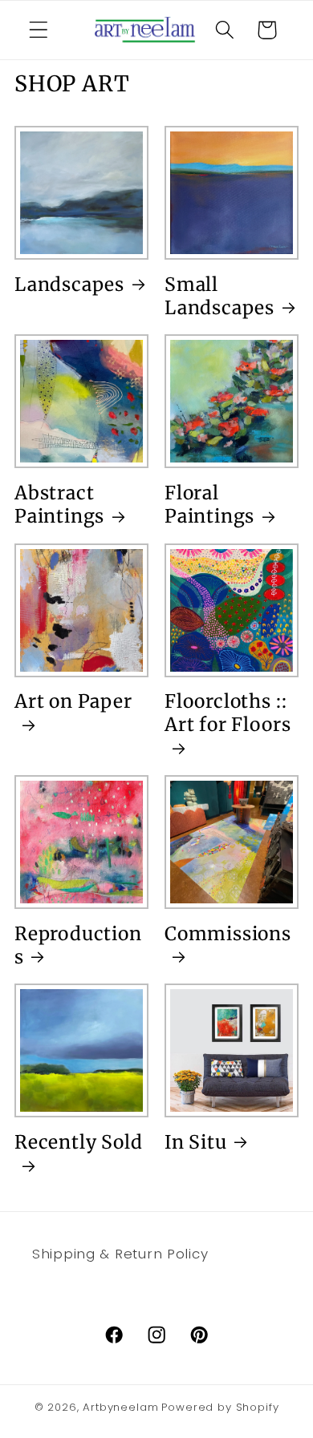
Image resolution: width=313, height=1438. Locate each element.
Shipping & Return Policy (120, 1253)
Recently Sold (78, 1141)
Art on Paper (73, 701)
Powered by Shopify (219, 1407)
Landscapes (69, 284)
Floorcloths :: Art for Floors (228, 712)
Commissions (228, 933)
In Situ (196, 1141)
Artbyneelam (120, 1407)
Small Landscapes (219, 296)
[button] (39, 30)
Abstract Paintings (59, 504)
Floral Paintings (209, 504)
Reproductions (78, 945)
